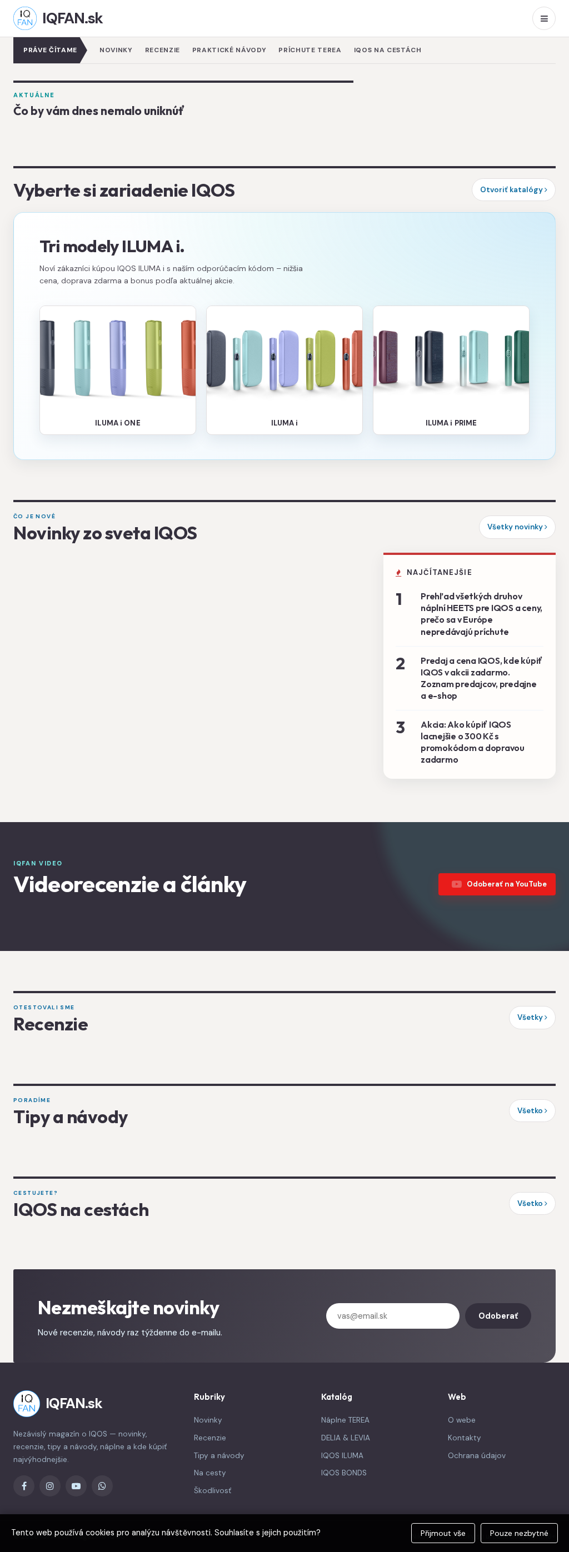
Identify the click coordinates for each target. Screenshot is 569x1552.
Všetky (531, 1017)
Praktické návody (229, 50)
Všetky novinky (516, 527)
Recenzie (162, 50)
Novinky (116, 50)
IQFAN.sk (72, 18)
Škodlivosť (212, 1490)
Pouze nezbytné (519, 1533)
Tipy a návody (219, 1455)
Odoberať (498, 1316)
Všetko (531, 1110)
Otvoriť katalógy (512, 189)
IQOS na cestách (388, 50)
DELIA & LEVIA (345, 1438)
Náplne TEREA (345, 1420)
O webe (462, 1420)
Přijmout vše (443, 1533)
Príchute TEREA (309, 50)
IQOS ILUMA (342, 1455)
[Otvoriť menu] (544, 18)
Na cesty (210, 1473)
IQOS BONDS (344, 1473)
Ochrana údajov (477, 1455)
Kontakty (464, 1438)
